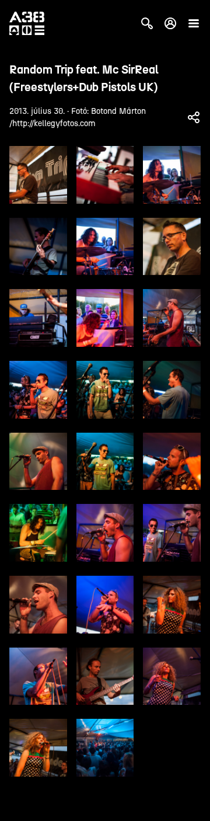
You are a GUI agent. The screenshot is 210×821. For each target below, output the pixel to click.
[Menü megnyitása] (194, 23)
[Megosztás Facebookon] (194, 117)
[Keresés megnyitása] (147, 23)
